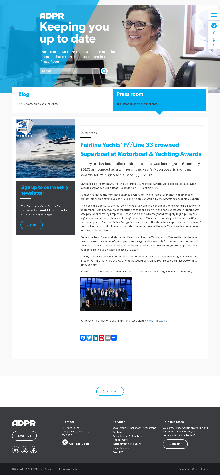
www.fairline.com (155, 320)
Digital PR (118, 452)
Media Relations (121, 448)
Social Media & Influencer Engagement (134, 427)
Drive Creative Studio (197, 469)
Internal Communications (127, 443)
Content (117, 432)
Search (104, 71)
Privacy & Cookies (70, 469)
